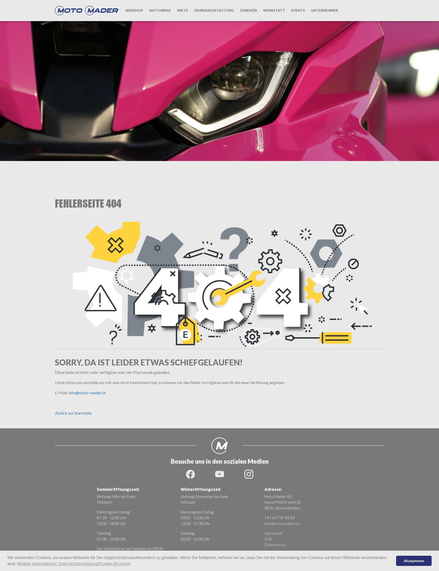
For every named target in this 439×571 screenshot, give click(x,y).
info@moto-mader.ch (87, 392)
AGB (268, 539)
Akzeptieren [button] (414, 561)
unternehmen (324, 10)
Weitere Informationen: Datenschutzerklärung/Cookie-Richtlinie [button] (74, 564)
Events (298, 10)
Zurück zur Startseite (73, 413)
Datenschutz (275, 544)
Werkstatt (274, 10)
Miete (182, 10)
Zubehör (248, 10)
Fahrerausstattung (214, 10)
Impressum (273, 533)
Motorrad (160, 10)
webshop (134, 10)
